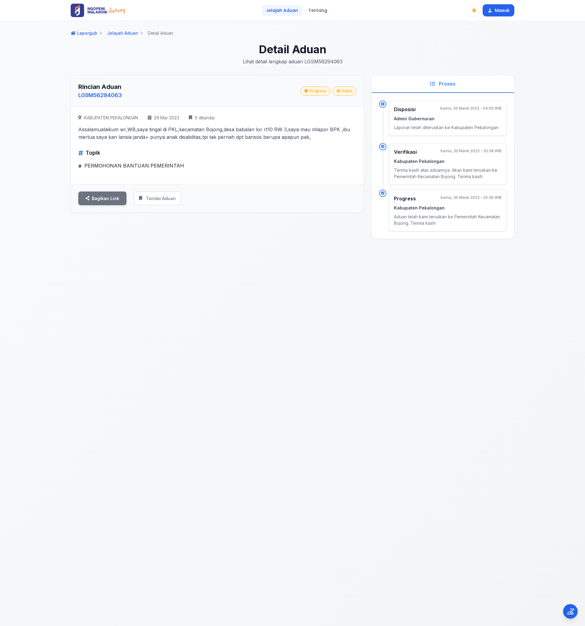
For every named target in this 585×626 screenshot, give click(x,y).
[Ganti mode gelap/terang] (474, 10)
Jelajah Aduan (282, 10)
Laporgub (87, 33)
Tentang (317, 10)
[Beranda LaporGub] (98, 10)
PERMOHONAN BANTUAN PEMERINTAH (133, 166)
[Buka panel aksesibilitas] (570, 611)
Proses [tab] (447, 84)
